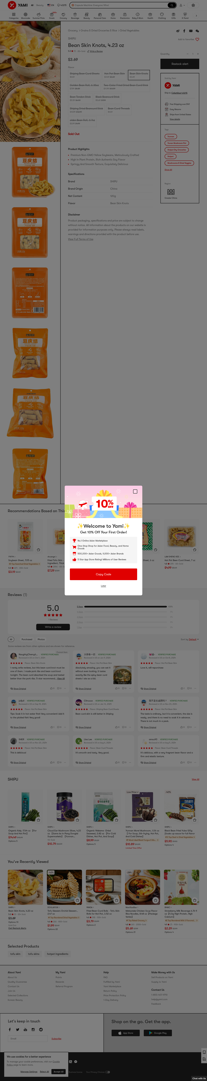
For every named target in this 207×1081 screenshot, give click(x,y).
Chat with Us (199, 1078)
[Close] (135, 491)
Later (103, 586)
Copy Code (103, 574)
